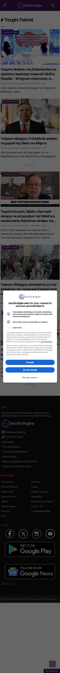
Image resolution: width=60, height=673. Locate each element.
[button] (30, 328)
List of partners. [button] (47, 342)
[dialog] (30, 337)
